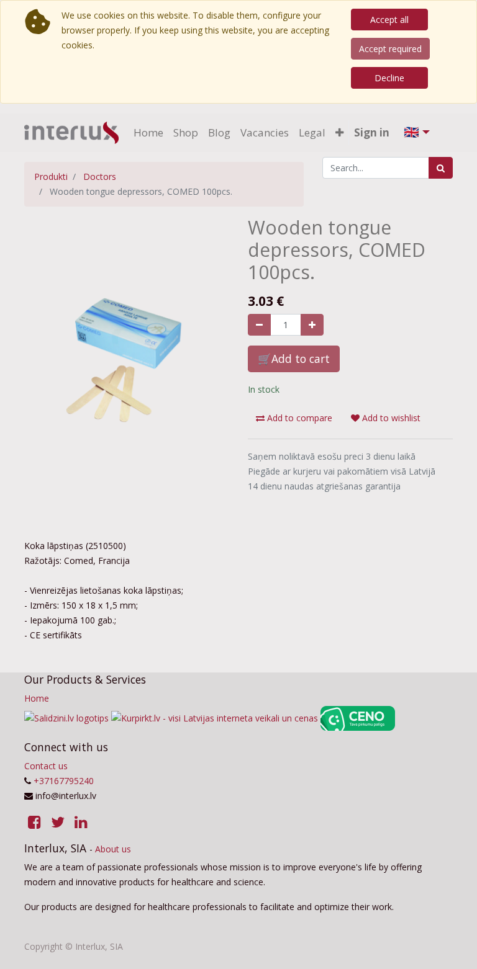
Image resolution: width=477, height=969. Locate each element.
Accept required (390, 49)
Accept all (389, 19)
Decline (389, 78)
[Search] (441, 168)
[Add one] (312, 325)
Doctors (99, 176)
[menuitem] (148, 132)
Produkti (51, 176)
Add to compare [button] (298, 418)
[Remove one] (259, 325)
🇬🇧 (411, 131)
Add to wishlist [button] (390, 418)
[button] (339, 132)
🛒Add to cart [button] (294, 358)
